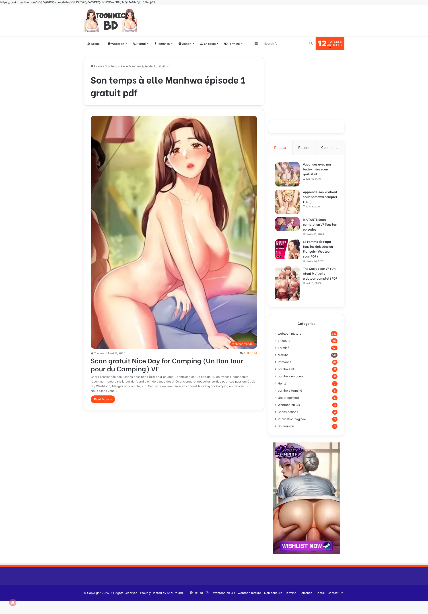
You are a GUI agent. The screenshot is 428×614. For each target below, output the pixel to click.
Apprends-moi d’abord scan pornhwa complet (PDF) (320, 196)
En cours (209, 43)
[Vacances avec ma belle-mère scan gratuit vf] (287, 174)
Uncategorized (288, 397)
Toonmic (99, 353)
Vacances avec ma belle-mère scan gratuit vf (317, 169)
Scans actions (288, 412)
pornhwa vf (286, 369)
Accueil (95, 43)
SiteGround (175, 593)
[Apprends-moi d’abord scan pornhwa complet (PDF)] (287, 202)
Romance (163, 43)
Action (186, 43)
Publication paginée (292, 419)
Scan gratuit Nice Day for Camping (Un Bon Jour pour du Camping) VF (167, 364)
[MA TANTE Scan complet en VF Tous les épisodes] (287, 224)
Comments (329, 147)
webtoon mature (289, 333)
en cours (284, 340)
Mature (283, 355)
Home (97, 66)
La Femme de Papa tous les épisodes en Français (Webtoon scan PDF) (318, 248)
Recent (303, 147)
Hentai (141, 43)
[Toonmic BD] (110, 20)
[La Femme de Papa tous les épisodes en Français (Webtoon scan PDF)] (287, 249)
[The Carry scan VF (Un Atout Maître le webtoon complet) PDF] (287, 283)
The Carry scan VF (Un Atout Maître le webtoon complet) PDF (320, 273)
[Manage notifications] (12, 602)
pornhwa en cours (291, 376)
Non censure (273, 593)
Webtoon (117, 43)
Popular (280, 147)
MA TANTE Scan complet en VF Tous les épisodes (320, 224)
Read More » (103, 399)
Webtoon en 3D (289, 405)
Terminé (234, 43)
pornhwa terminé (290, 390)
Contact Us (335, 593)
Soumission (286, 426)
